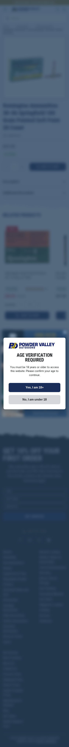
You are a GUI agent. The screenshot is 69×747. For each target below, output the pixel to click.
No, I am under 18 (34, 399)
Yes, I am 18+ (35, 387)
